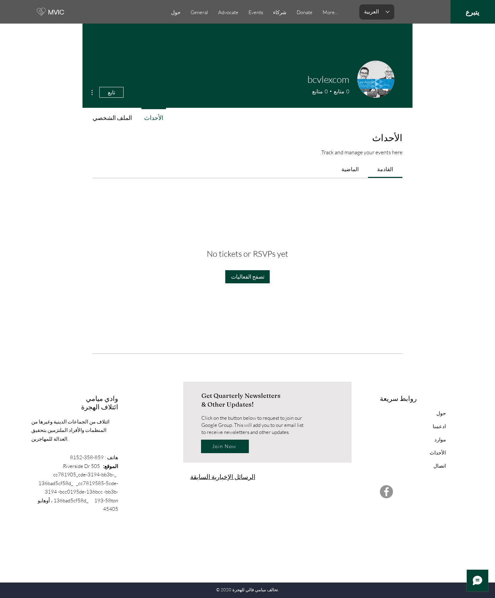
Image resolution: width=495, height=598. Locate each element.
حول (441, 413)
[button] (255, 12)
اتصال (439, 466)
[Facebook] (386, 491)
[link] (385, 169)
